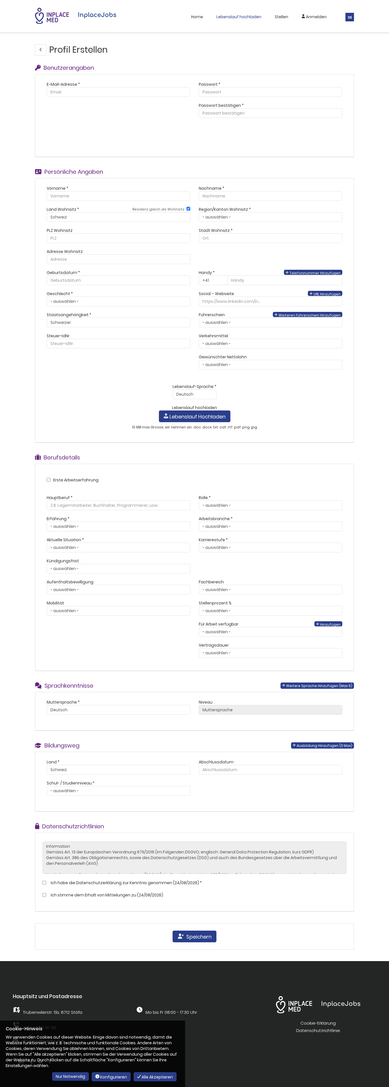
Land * (53, 762)
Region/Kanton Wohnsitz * (225, 209)
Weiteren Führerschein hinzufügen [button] (309, 315)
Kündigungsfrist (63, 561)
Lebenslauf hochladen (238, 17)
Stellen (281, 17)
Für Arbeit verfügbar (218, 624)
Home (197, 17)
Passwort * (209, 84)
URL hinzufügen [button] (327, 294)
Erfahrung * (58, 519)
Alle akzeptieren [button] (157, 1077)
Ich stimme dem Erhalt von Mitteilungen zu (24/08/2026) (106, 895)
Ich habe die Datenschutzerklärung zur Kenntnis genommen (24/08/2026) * (125, 883)
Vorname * (57, 188)
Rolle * (205, 497)
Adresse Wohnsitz (65, 251)
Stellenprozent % (215, 603)
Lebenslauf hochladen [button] (197, 416)
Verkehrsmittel (213, 336)
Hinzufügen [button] (330, 624)
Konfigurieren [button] (113, 1077)
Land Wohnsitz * (63, 209)
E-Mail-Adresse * (63, 84)
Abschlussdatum (216, 762)
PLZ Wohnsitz (60, 230)
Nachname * (211, 188)
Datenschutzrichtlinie (318, 1030)
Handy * (207, 272)
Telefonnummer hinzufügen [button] (315, 273)
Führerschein (212, 315)
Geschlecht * (60, 294)
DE (350, 17)
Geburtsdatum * (63, 272)
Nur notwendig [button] (70, 1076)
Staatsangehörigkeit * (69, 315)
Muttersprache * (63, 702)
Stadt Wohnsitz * (216, 230)
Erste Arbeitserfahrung (76, 480)
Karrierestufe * (213, 540)
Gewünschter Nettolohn (223, 357)
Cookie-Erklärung (318, 1023)
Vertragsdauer (214, 645)
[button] (40, 50)
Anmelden (316, 17)
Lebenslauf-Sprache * (194, 386)
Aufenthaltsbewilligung (70, 582)
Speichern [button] (198, 936)
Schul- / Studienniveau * (71, 783)
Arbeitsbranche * (216, 519)
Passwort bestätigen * (221, 105)
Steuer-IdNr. (58, 336)
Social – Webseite (216, 294)
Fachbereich (211, 582)
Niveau (205, 702)
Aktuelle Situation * (65, 540)
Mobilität (55, 603)
